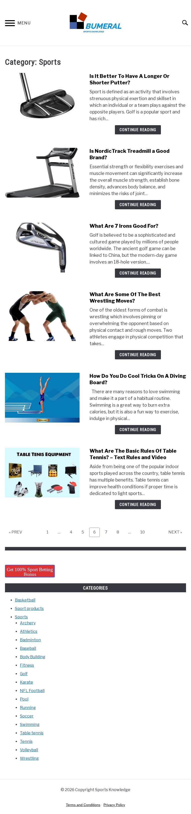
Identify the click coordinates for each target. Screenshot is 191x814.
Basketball (25, 600)
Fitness (27, 665)
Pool (24, 699)
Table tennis (32, 733)
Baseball (28, 648)
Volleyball (29, 750)
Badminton (30, 640)
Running (28, 707)
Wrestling (29, 758)
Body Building (32, 656)
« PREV (15, 532)
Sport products (29, 608)
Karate (26, 682)
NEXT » (175, 532)
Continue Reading (138, 129)
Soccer (27, 716)
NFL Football (32, 690)
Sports (21, 617)
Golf (24, 673)
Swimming (30, 724)
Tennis (26, 741)
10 (144, 532)
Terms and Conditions (83, 805)
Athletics (28, 631)
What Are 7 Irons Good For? (124, 226)
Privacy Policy (114, 805)
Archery (28, 623)
